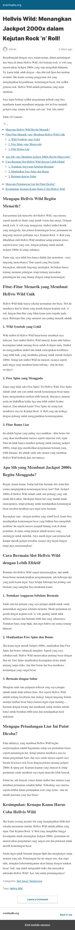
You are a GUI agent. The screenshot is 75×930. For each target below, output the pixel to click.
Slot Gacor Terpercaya (29, 881)
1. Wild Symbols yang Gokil (24, 139)
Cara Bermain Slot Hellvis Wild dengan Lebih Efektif (35, 161)
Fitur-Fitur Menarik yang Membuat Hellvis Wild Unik (35, 134)
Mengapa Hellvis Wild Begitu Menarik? (28, 129)
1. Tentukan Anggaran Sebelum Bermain (31, 166)
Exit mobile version (37, 925)
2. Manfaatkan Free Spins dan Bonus (28, 171)
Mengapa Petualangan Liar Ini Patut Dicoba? (30, 184)
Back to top (66, 914)
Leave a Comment (37, 899)
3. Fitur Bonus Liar (18, 149)
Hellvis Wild (16, 888)
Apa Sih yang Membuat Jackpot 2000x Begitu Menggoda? (38, 156)
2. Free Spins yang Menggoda (25, 144)
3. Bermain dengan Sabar (22, 176)
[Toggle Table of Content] (5, 124)
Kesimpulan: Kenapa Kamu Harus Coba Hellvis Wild (35, 189)
